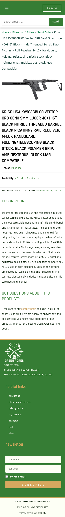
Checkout (13, 421)
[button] (7, 8)
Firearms (17, 32)
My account (15, 414)
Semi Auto (44, 32)
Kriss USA (16, 168)
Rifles (30, 32)
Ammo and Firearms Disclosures (32, 507)
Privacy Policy (16, 408)
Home (5, 32)
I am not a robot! (17, 477)
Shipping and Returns (19, 402)
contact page (28, 309)
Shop (11, 433)
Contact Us (14, 396)
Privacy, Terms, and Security (32, 513)
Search (56, 21)
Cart (11, 427)
